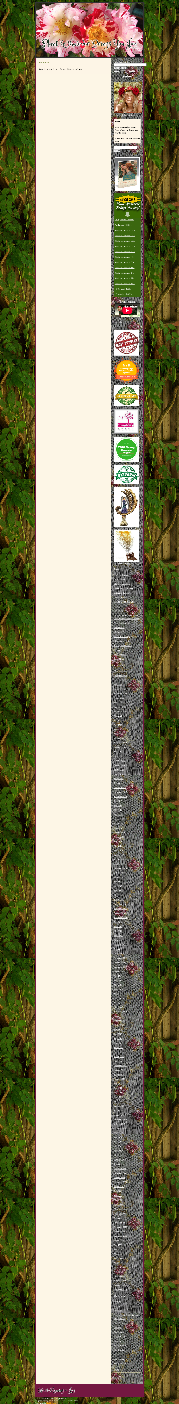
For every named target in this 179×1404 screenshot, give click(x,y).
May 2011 (118, 1092)
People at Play (119, 1341)
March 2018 (118, 778)
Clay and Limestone (122, 584)
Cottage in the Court (122, 592)
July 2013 (118, 975)
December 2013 (120, 953)
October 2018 (119, 765)
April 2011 (118, 1097)
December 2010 (120, 1114)
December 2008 (120, 1222)
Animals (117, 1301)
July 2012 (118, 1029)
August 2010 (119, 1132)
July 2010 (118, 1137)
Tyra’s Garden (119, 659)
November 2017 (120, 792)
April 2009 (118, 1204)
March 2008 (118, 1262)
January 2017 (119, 823)
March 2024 (118, 684)
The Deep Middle (121, 654)
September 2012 (120, 1020)
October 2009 (119, 1177)
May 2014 (118, 931)
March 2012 (118, 1047)
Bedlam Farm (119, 579)
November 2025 (120, 675)
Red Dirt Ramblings (122, 636)
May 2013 (118, 984)
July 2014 (118, 922)
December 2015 (120, 863)
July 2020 (118, 724)
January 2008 (119, 1271)
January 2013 (119, 1002)
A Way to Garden (121, 575)
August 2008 (119, 1240)
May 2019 (118, 751)
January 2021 (119, 720)
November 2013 (120, 958)
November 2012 (120, 1011)
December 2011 (120, 1061)
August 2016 (119, 837)
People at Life (119, 1336)
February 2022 (120, 707)
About (117, 121)
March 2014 (118, 940)
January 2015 (119, 899)
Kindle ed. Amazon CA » (125, 235)
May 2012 (118, 1038)
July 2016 (118, 841)
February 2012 (120, 1052)
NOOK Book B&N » (123, 288)
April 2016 (118, 850)
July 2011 (118, 1083)
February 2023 (120, 689)
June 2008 (118, 1249)
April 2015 (118, 890)
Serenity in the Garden (123, 645)
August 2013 (119, 971)
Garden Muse (119, 627)
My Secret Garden (121, 632)
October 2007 (119, 1285)
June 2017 (118, 805)
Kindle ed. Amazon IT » (124, 262)
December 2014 (120, 904)
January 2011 (119, 1110)
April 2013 (118, 989)
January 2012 (119, 1056)
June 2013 (118, 980)
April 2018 (118, 774)
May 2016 (118, 845)
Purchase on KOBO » (123, 225)
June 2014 (118, 926)
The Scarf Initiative (121, 1363)
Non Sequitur (119, 1332)
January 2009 (119, 1218)
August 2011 (119, 1079)
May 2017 (118, 810)
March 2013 (118, 993)
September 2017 (120, 796)
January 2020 (119, 738)
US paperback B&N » (123, 294)
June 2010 (118, 1141)
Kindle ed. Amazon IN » (124, 278)
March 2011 (118, 1101)
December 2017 (120, 787)
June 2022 (118, 702)
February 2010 (120, 1159)
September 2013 (120, 967)
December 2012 (120, 1007)
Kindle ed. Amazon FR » (125, 257)
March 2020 (118, 733)
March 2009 (118, 1209)
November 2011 (120, 1065)
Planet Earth (119, 1350)
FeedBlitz (132, 70)
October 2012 (119, 1016)
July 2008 (118, 1244)
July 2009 (118, 1191)
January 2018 (119, 783)
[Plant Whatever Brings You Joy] (89, 56)
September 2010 (120, 1128)
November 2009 (120, 1173)
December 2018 (120, 760)
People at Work (120, 1345)
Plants (116, 1354)
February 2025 (120, 680)
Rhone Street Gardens (122, 641)
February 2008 (120, 1267)
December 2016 (120, 828)
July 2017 (118, 801)
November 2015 (120, 868)
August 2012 (119, 1025)
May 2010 (118, 1146)
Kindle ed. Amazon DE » (125, 246)
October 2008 (119, 1231)
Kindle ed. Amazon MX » (125, 241)
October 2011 (119, 1070)
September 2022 (120, 693)
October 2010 (119, 1123)
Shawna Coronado (121, 650)
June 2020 (118, 729)
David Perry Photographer (124, 601)
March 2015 (118, 895)
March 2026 (118, 671)
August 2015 (119, 877)
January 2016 (119, 859)
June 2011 (118, 1088)
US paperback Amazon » (124, 219)
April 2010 (118, 1150)
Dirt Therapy (119, 610)
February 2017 (120, 819)
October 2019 (119, 747)
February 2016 (120, 854)
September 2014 (120, 917)
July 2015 (118, 881)
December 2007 (120, 1276)
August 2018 (119, 769)
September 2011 (120, 1074)
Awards (117, 1306)
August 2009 (119, 1186)
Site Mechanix (51, 1403)
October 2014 (119, 913)
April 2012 (118, 1043)
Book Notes (118, 1310)
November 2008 (120, 1227)
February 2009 (120, 1213)
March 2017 (118, 814)
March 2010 (118, 1155)
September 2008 (120, 1235)
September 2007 (120, 1289)
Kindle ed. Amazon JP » (124, 272)
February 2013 (120, 998)
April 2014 (118, 935)
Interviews (118, 1327)
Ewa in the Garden (121, 623)
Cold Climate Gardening (123, 588)
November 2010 (120, 1119)
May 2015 (118, 886)
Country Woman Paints (123, 597)
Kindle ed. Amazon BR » (125, 283)
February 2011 (120, 1105)
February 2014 (120, 944)
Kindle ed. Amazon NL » (125, 251)
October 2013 (119, 962)
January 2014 (119, 949)
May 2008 (118, 1253)
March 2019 (118, 756)
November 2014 (120, 908)
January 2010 (119, 1164)
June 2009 (118, 1195)
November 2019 (120, 742)
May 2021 (118, 715)
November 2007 (120, 1280)
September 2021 (120, 711)
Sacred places (119, 1358)
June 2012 (118, 1034)
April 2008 (118, 1258)
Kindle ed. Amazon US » (125, 230)
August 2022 (119, 698)
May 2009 (118, 1200)
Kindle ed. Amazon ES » (125, 267)
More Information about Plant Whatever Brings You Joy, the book (126, 129)
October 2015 (119, 872)
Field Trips (118, 1323)
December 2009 (120, 1168)
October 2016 (119, 832)
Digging (117, 606)
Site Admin (118, 1378)
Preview (116, 70)
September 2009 (120, 1182)
